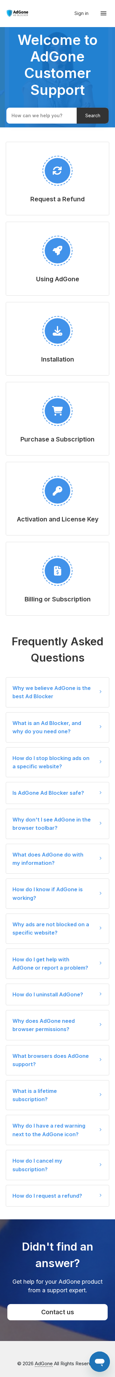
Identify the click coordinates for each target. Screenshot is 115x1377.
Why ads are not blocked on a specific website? (50, 928)
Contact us (57, 1312)
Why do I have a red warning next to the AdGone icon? (48, 1129)
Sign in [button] (82, 13)
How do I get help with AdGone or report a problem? (50, 963)
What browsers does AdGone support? (50, 1060)
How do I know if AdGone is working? (47, 893)
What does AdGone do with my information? (47, 858)
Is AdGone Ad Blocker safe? (48, 793)
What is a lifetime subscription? (34, 1095)
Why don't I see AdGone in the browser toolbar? (51, 823)
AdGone (44, 1363)
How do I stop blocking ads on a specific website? (50, 762)
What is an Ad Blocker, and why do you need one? (46, 727)
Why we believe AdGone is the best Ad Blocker (51, 692)
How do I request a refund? (47, 1196)
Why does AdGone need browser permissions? (43, 1025)
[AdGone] (17, 13)
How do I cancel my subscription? (37, 1165)
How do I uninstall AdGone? (47, 994)
